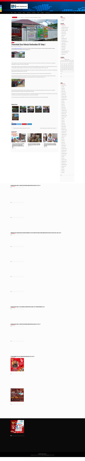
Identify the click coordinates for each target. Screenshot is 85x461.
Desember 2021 (64, 159)
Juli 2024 (62, 118)
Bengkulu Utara (63, 30)
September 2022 (64, 153)
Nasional (62, 46)
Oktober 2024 (63, 113)
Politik (38, 12)
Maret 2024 (63, 124)
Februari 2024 (63, 126)
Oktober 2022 (63, 151)
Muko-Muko (63, 44)
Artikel (15, 12)
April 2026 (63, 89)
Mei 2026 (63, 88)
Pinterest (24, 124)
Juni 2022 (63, 158)
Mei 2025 (63, 104)
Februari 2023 (63, 145)
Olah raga (33, 12)
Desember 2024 (64, 110)
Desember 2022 (64, 148)
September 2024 (64, 115)
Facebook (14, 124)
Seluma (62, 54)
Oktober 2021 (63, 162)
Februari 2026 (63, 93)
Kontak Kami (48, 12)
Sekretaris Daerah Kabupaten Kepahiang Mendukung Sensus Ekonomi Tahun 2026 (34, 144)
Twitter (19, 124)
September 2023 (64, 134)
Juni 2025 (63, 102)
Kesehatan (28, 12)
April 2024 (63, 123)
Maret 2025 (63, 107)
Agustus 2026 (63, 85)
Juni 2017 (63, 172)
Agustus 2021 (63, 166)
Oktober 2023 (63, 132)
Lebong (62, 43)
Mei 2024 (63, 121)
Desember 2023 (64, 129)
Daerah (62, 32)
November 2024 (64, 112)
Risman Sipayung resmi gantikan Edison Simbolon (48, 128)
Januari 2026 (63, 94)
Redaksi (42, 12)
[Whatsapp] (1, 9)
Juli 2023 (62, 137)
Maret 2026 (63, 91)
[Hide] (0, 12)
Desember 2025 (64, 96)
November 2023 (64, 131)
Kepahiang (63, 38)
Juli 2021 (62, 167)
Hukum (24, 12)
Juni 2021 (63, 169)
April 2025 (63, 105)
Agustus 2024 (63, 116)
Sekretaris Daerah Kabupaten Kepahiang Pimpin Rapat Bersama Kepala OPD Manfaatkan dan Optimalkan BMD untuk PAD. (18, 145)
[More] (1, 11)
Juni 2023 (63, 139)
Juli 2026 (62, 86)
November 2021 (64, 161)
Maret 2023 (63, 143)
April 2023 (63, 142)
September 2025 (64, 99)
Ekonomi (19, 12)
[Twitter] (1, 7)
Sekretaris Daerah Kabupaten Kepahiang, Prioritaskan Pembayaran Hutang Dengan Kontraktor (50, 144)
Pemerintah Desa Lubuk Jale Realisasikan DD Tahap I (21, 128)
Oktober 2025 (63, 97)
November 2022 (64, 150)
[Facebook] (1, 6)
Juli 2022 (62, 156)
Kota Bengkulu (63, 41)
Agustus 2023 (63, 135)
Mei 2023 (63, 140)
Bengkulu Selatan (64, 27)
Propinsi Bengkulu (64, 51)
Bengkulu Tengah (64, 28)
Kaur (62, 36)
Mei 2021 (63, 170)
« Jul (61, 73)
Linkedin (29, 124)
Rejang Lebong (63, 52)
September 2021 (64, 164)
